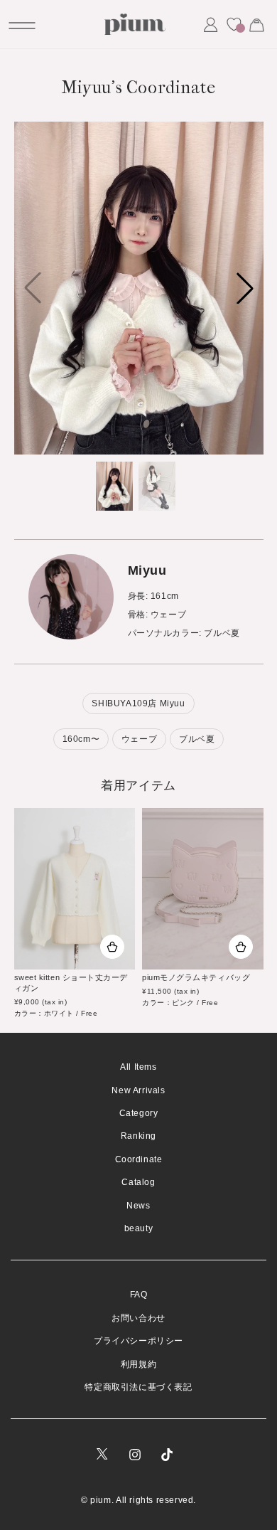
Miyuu (147, 570)
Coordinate (139, 1159)
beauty (138, 1228)
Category (138, 1113)
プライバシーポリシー (138, 1341)
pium (100, 1500)
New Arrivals (138, 1090)
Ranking (138, 1136)
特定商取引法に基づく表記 (138, 1387)
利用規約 (138, 1364)
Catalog (138, 1182)
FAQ (139, 1295)
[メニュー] (20, 24)
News (138, 1206)
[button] (245, 288)
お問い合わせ (138, 1318)
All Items (138, 1067)
